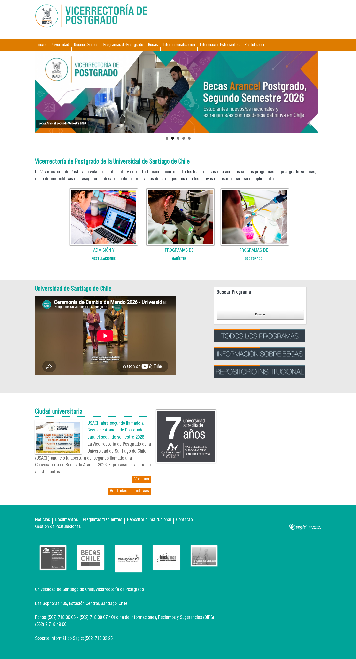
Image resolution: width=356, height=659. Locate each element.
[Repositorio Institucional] (259, 389)
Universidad (60, 44)
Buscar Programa (234, 292)
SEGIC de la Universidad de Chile (305, 527)
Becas (153, 44)
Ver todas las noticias (129, 491)
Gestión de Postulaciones (58, 527)
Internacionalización (179, 44)
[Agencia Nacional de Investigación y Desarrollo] (53, 566)
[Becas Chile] (90, 566)
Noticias (42, 520)
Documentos (66, 520)
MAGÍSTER (179, 258)
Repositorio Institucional (149, 520)
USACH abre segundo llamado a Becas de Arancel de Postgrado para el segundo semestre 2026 (115, 430)
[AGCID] (128, 568)
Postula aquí (254, 44)
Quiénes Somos (86, 44)
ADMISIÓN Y (103, 250)
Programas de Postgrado (123, 44)
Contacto (184, 520)
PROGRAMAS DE (179, 250)
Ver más (141, 479)
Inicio (42, 44)
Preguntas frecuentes (102, 520)
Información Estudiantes (220, 44)
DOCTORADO (254, 258)
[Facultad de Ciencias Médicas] (204, 562)
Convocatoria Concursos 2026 (56, 123)
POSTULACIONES (104, 258)
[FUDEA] (166, 566)
